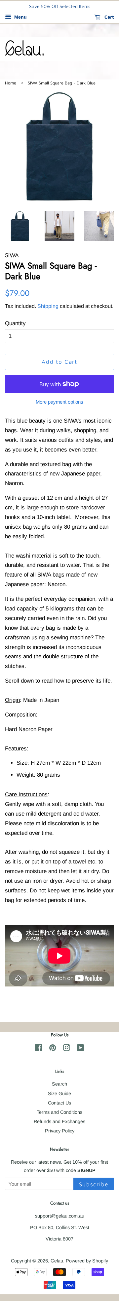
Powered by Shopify (87, 1260)
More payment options (59, 402)
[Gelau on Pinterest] (52, 1049)
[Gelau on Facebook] (38, 1049)
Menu (20, 17)
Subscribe (93, 1184)
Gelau (57, 1260)
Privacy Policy (59, 1130)
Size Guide (59, 1093)
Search (59, 1084)
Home (10, 82)
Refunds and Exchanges (59, 1121)
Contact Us (59, 1103)
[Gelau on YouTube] (80, 1049)
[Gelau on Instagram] (66, 1049)
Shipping (48, 306)
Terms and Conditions (59, 1112)
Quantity (15, 323)
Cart (108, 17)
